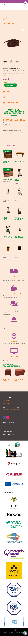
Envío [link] (8, 91)
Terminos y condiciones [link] (8, 434)
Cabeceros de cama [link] (16, 17)
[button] (24, 6)
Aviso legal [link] (5, 425)
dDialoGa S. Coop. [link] (13, 632)
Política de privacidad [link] (8, 428)
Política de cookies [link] (7, 431)
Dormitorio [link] (8, 17)
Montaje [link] (8, 97)
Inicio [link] (4, 17)
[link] (4, 5)
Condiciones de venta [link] (12, 102)
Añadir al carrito (10, 85)
